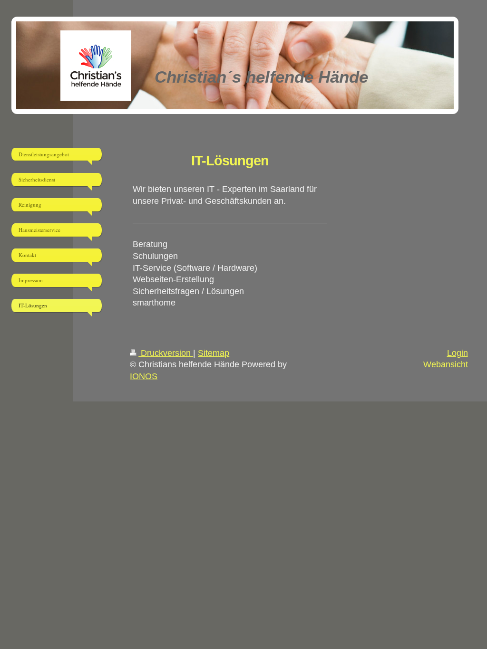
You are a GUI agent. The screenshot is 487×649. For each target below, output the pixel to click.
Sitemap (213, 353)
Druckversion (165, 353)
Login (457, 353)
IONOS (143, 376)
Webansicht (445, 364)
